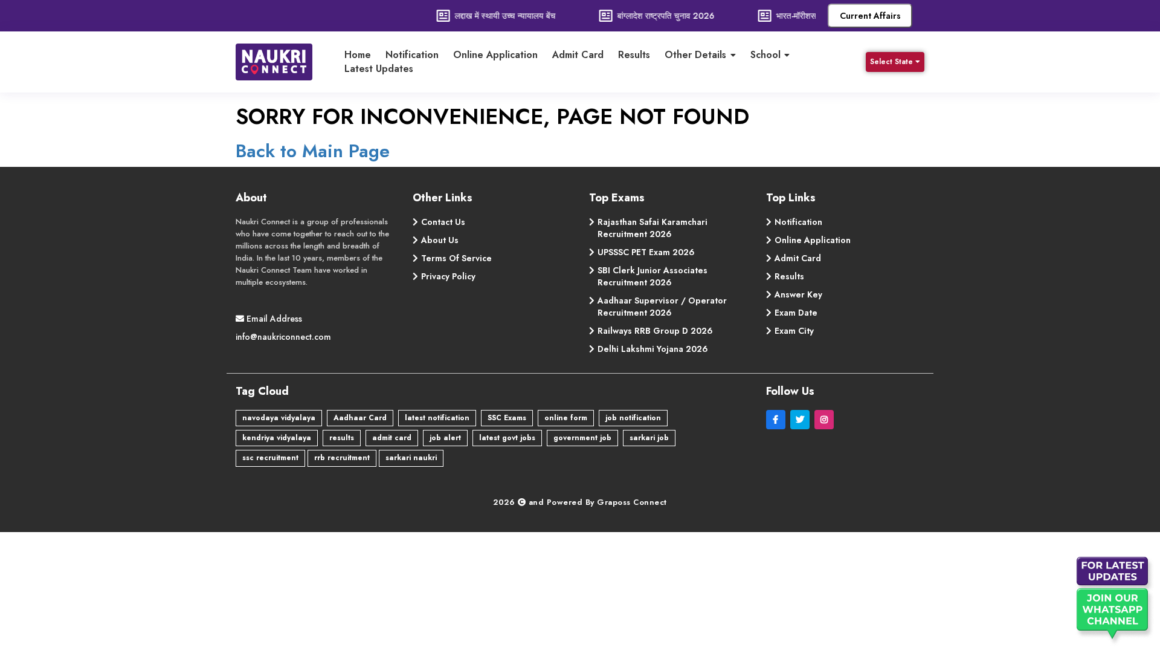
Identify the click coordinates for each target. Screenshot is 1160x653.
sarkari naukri (411, 457)
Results (634, 55)
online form (565, 417)
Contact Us (443, 222)
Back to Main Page (313, 151)
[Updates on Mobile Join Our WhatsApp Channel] (1114, 602)
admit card (391, 437)
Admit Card (578, 55)
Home (357, 55)
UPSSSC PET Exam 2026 (646, 252)
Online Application (495, 55)
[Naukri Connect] (284, 62)
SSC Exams (507, 417)
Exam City (794, 331)
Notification (412, 55)
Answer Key (798, 294)
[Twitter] (802, 420)
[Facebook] (778, 420)
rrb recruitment (342, 457)
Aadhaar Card (360, 417)
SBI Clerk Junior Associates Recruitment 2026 (652, 276)
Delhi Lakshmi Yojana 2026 (653, 349)
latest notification (437, 417)
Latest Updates (378, 69)
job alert (445, 437)
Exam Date (796, 313)
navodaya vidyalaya (278, 417)
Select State (891, 61)
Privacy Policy (448, 276)
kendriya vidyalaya (276, 437)
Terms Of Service (456, 258)
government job (582, 437)
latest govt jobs (507, 437)
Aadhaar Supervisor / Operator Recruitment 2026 (662, 306)
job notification (633, 417)
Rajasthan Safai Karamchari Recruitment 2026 (652, 228)
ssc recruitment (270, 457)
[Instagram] (825, 420)
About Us (440, 240)
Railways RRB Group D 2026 (655, 331)
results (341, 437)
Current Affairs (870, 16)
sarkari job (649, 437)
